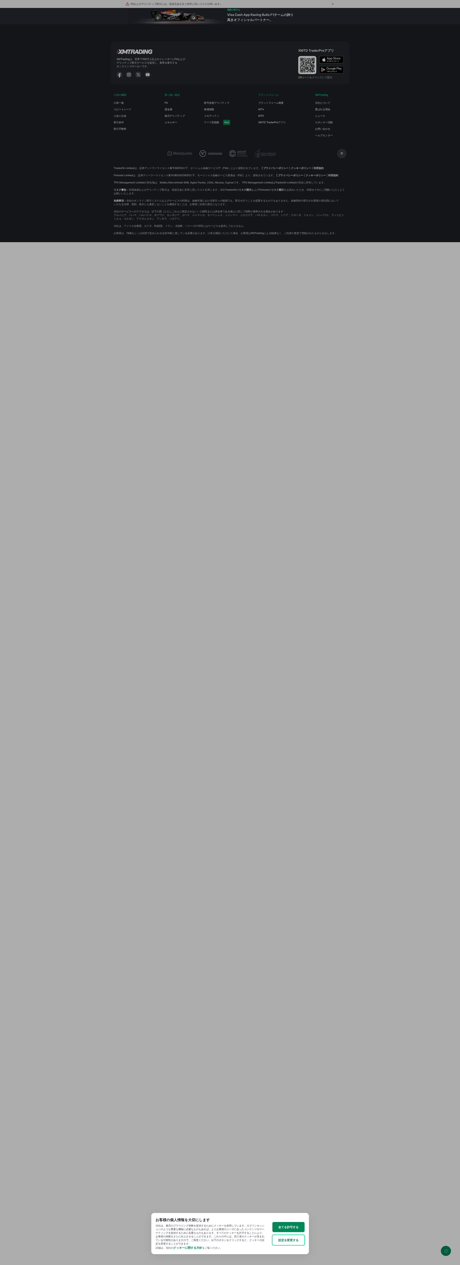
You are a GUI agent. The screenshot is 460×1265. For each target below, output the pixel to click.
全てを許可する (288, 1227)
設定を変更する (288, 1240)
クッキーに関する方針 (187, 1247)
